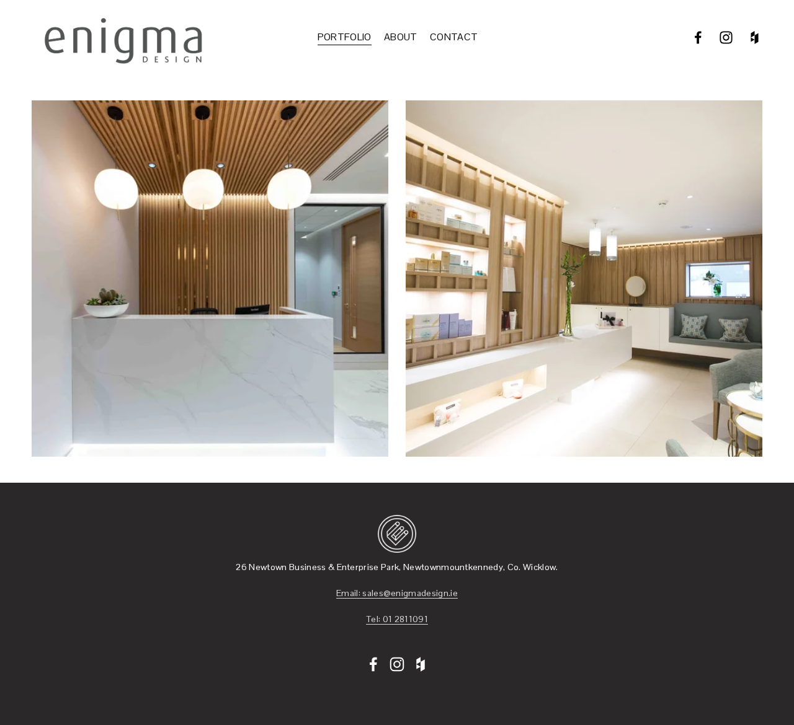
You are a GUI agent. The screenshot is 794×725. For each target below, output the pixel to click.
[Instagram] (726, 37)
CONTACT (454, 36)
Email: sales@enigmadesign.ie (397, 593)
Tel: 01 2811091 (397, 619)
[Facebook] (698, 37)
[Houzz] (754, 37)
